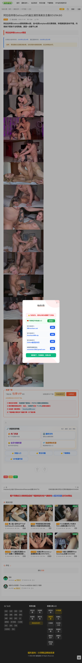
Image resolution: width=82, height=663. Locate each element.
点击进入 (51, 321)
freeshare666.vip (32, 335)
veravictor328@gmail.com (36, 349)
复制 (52, 327)
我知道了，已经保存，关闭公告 (41, 355)
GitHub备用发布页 (33, 342)
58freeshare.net (32, 328)
